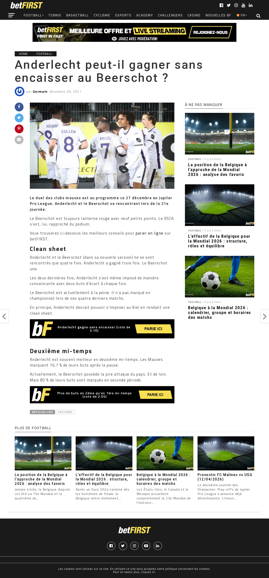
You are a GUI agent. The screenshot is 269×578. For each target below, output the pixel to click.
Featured (65, 412)
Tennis (54, 15)
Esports (123, 15)
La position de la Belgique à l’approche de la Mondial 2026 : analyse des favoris (217, 169)
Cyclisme (102, 15)
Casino (194, 15)
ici (153, 572)
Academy (144, 15)
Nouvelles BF (218, 15)
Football (33, 15)
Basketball (77, 15)
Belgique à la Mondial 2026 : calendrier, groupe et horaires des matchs (219, 312)
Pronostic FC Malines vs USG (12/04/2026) (225, 477)
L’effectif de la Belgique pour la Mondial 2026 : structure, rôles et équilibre (219, 241)
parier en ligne (150, 233)
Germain (40, 91)
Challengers (170, 15)
